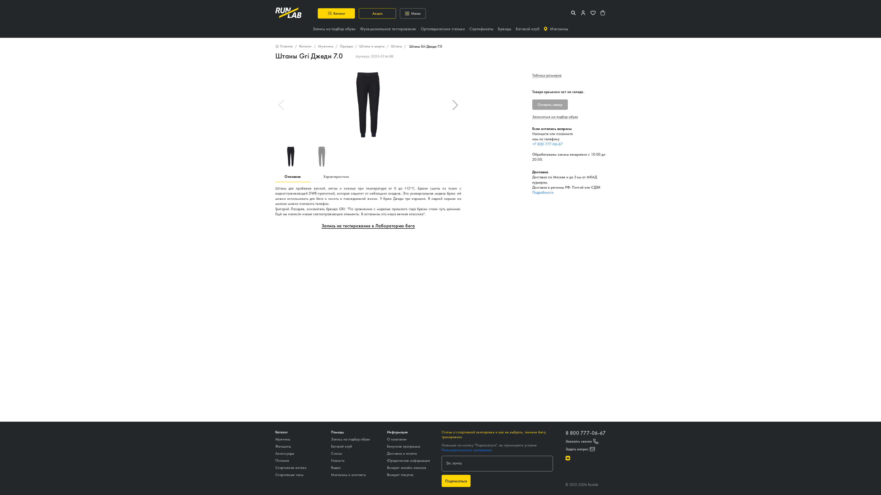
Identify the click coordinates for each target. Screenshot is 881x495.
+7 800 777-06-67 (547, 144)
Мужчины (282, 439)
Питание (282, 460)
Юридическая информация (408, 460)
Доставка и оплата (402, 453)
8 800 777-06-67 (586, 433)
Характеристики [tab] (336, 176)
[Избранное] (593, 13)
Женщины (283, 446)
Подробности (542, 192)
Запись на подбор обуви (350, 439)
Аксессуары (284, 453)
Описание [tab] (292, 176)
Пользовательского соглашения (467, 450)
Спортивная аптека (290, 467)
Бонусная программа (403, 446)
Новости (337, 460)
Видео (335, 467)
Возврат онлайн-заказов (406, 467)
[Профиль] (583, 13)
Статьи (336, 453)
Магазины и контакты (348, 474)
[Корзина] (603, 13)
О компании (397, 439)
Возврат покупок (400, 474)
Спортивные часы (289, 474)
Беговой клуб (341, 446)
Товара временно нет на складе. (558, 91)
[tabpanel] (368, 201)
